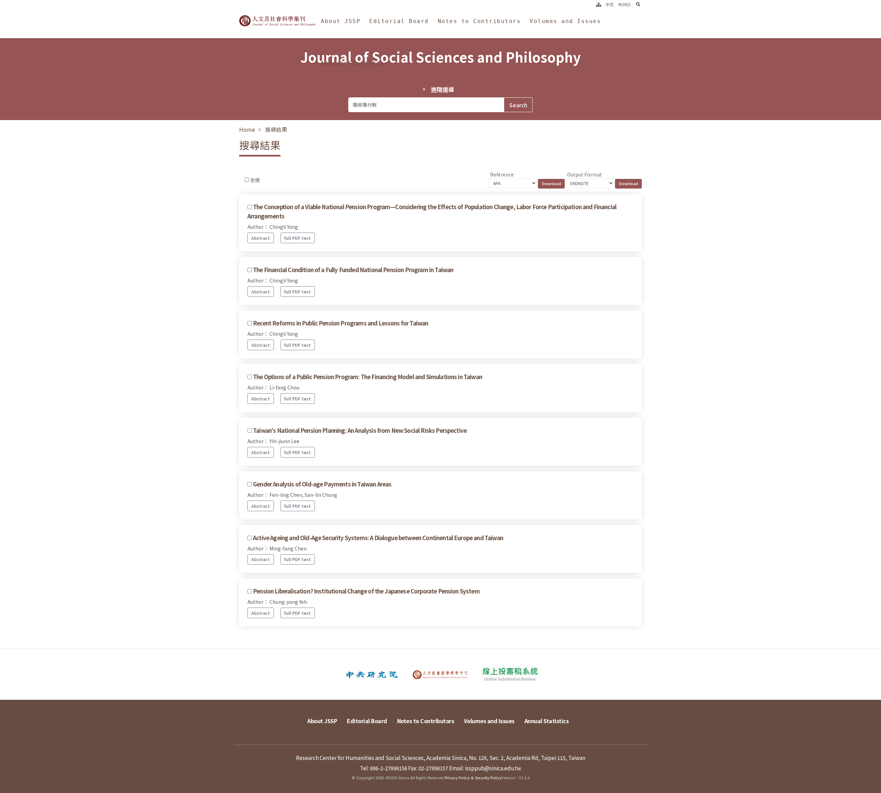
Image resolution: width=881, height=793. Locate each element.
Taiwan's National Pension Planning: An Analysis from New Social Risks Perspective (360, 430)
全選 (255, 179)
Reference (502, 174)
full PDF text (297, 238)
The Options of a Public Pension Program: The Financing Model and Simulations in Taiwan (367, 377)
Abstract (260, 238)
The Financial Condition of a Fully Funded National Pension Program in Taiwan (353, 270)
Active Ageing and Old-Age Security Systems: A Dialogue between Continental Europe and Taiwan (378, 538)
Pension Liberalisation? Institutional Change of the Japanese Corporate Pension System (366, 591)
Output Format (584, 174)
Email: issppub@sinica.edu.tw (485, 768)
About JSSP (340, 21)
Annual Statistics (354, 63)
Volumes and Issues (565, 21)
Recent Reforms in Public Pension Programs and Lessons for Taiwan (340, 323)
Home (247, 129)
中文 (610, 4)
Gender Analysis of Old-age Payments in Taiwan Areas (322, 484)
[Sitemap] (598, 4)
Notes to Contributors (479, 21)
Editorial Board (399, 21)
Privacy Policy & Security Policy (473, 777)
